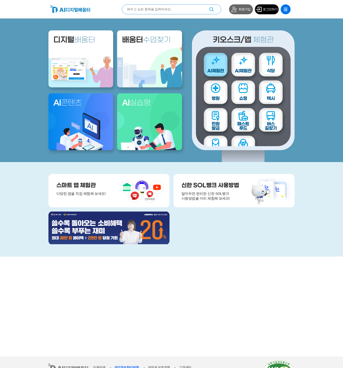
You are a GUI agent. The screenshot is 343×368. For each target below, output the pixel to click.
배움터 (74, 40)
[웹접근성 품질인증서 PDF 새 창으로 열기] (279, 362)
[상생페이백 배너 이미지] (109, 228)
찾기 (211, 9)
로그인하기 (270, 9)
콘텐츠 (67, 103)
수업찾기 (146, 40)
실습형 (136, 103)
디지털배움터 (70, 9)
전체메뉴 (286, 9)
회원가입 (245, 9)
